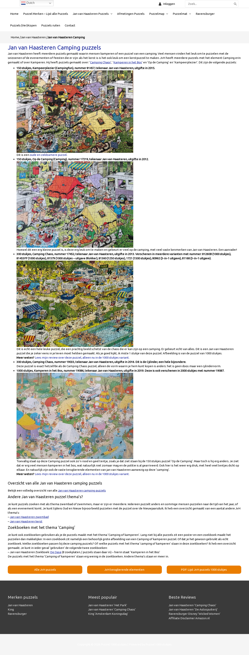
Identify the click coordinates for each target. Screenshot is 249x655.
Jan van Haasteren (33, 37)
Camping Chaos (100, 62)
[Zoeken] (235, 4)
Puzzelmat (180, 13)
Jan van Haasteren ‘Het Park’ (107, 605)
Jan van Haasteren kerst (26, 521)
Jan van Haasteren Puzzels (91, 13)
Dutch (30, 2)
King (11, 609)
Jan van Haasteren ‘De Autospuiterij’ (193, 609)
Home (14, 13)
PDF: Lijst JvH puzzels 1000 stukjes (204, 569)
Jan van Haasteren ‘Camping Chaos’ (112, 609)
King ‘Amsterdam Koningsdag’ (108, 613)
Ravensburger (205, 13)
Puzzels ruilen (50, 25)
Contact (70, 25)
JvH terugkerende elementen (124, 569)
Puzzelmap (156, 13)
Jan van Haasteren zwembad (29, 517)
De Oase (55, 552)
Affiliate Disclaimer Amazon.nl (189, 618)
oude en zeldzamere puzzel (48, 154)
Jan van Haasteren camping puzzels (82, 490)
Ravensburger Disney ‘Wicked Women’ (194, 613)
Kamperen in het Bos (127, 62)
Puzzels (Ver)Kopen (23, 25)
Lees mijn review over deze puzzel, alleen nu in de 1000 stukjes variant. (82, 357)
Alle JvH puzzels (45, 569)
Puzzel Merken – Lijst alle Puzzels (45, 13)
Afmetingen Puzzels (131, 13)
